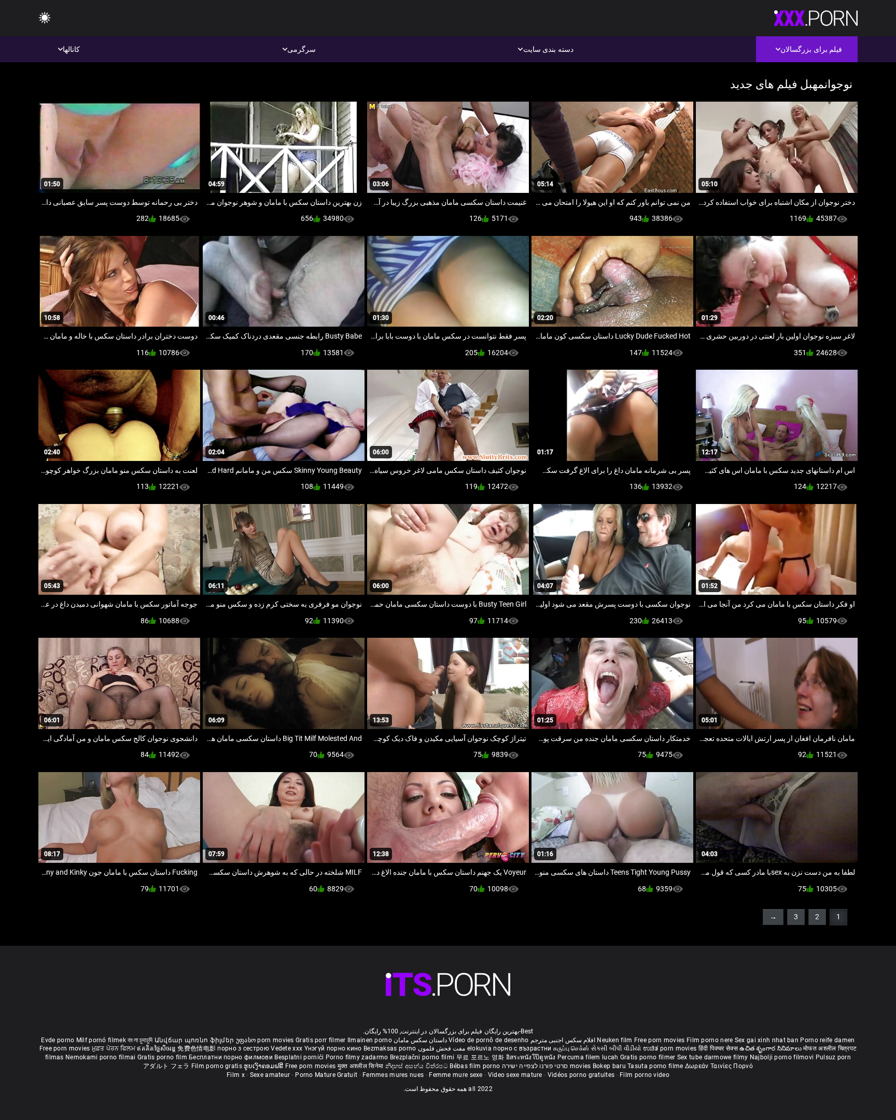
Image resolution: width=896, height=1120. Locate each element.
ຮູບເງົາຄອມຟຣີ (264, 1066)
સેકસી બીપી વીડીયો (616, 1048)
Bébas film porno (475, 1066)
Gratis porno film (163, 1057)
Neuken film (614, 1040)
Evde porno (57, 1040)
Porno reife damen (827, 1040)
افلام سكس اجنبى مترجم (562, 1040)
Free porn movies (660, 1040)
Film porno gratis (217, 1066)
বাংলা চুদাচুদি (140, 1040)
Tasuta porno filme (656, 1066)
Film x (236, 1075)
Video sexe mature (515, 1075)
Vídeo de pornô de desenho (489, 1040)
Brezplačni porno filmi (423, 1057)
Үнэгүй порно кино (333, 1048)
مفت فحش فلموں (440, 1048)
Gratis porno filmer (648, 1057)
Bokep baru (609, 1066)
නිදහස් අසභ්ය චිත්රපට (417, 1066)
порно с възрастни (522, 1048)
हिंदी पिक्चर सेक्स (718, 1048)
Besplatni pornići (299, 1057)
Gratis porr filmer (321, 1040)
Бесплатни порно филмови (231, 1057)
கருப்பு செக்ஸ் (571, 1048)
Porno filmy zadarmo (358, 1057)
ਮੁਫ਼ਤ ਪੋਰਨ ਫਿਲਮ (114, 1048)
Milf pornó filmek (101, 1040)
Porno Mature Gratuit (326, 1075)
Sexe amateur (270, 1075)
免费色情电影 (197, 1048)
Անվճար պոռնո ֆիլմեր (195, 1040)
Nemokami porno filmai (101, 1057)
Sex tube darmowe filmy (712, 1057)
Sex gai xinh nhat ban (767, 1040)
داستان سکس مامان (420, 1040)
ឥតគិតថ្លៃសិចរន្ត (157, 1048)
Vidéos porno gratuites (581, 1075)
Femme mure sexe (456, 1075)
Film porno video (644, 1075)
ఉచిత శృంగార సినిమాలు (771, 1048)
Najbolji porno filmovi (782, 1057)
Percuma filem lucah (588, 1057)
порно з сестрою (243, 1048)
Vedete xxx (286, 1048)
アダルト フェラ (166, 1066)
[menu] (44, 18)
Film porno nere (710, 1040)
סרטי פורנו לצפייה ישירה (535, 1066)
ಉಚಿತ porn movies (670, 1048)
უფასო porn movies (266, 1040)
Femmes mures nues (393, 1075)
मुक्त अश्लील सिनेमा (361, 1066)
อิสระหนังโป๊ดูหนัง (531, 1057)
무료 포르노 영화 (481, 1057)
